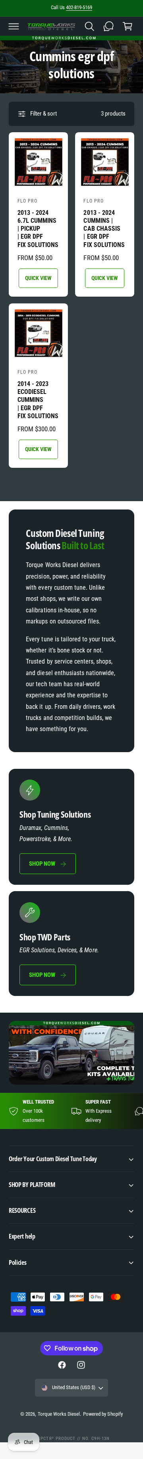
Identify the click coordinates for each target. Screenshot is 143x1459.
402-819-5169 (79, 7)
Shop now (42, 863)
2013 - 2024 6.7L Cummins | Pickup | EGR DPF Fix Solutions (37, 229)
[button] (13, 26)
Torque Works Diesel (59, 1414)
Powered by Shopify (102, 1414)
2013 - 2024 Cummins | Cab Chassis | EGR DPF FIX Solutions (103, 229)
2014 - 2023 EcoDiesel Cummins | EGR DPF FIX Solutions (37, 400)
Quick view (38, 278)
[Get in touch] (108, 26)
